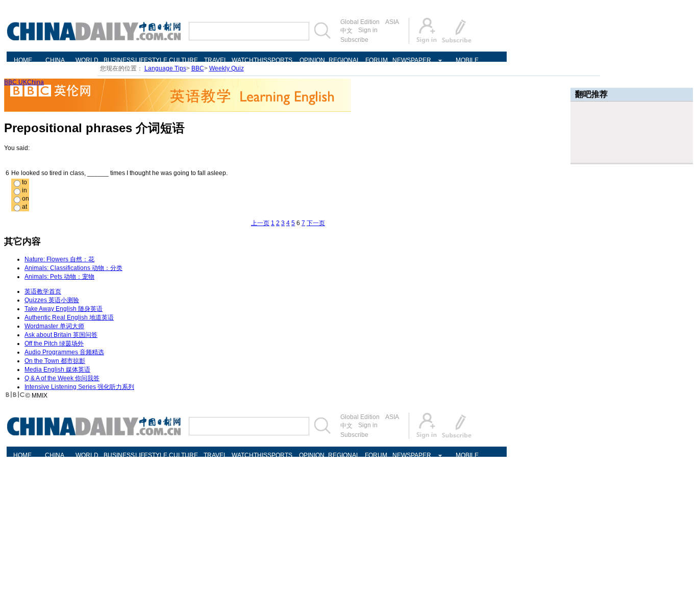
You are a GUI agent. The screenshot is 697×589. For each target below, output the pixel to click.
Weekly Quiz (226, 68)
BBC (197, 68)
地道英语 (69, 317)
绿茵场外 (54, 343)
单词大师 (54, 326)
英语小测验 (51, 300)
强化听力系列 (79, 386)
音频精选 (64, 352)
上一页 (260, 223)
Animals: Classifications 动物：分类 (73, 268)
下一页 (316, 223)
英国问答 (60, 334)
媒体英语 (57, 369)
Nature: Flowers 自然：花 (59, 259)
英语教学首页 (42, 291)
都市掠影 (54, 360)
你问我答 (61, 378)
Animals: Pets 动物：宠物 (59, 276)
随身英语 (63, 308)
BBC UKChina (24, 82)
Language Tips (165, 68)
